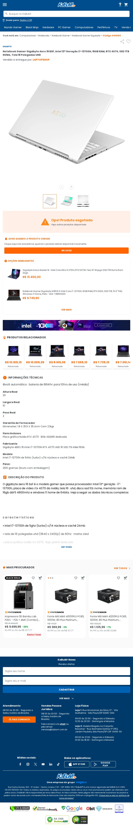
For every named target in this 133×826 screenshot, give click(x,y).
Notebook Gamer (61, 35)
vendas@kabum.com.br (54, 729)
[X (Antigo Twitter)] (35, 764)
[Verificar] (20, 808)
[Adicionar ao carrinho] (40, 578)
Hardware (48, 27)
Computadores (84, 27)
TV (115, 27)
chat (62, 724)
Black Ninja (32, 27)
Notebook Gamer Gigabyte (87, 35)
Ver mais (66, 309)
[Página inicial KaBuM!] (66, 4)
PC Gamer (64, 27)
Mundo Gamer (13, 27)
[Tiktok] (58, 764)
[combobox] (66, 14)
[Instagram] (28, 764)
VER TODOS (120, 568)
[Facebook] (20, 764)
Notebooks (44, 35)
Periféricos (103, 27)
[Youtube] (43, 764)
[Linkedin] (51, 764)
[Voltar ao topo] (66, 776)
